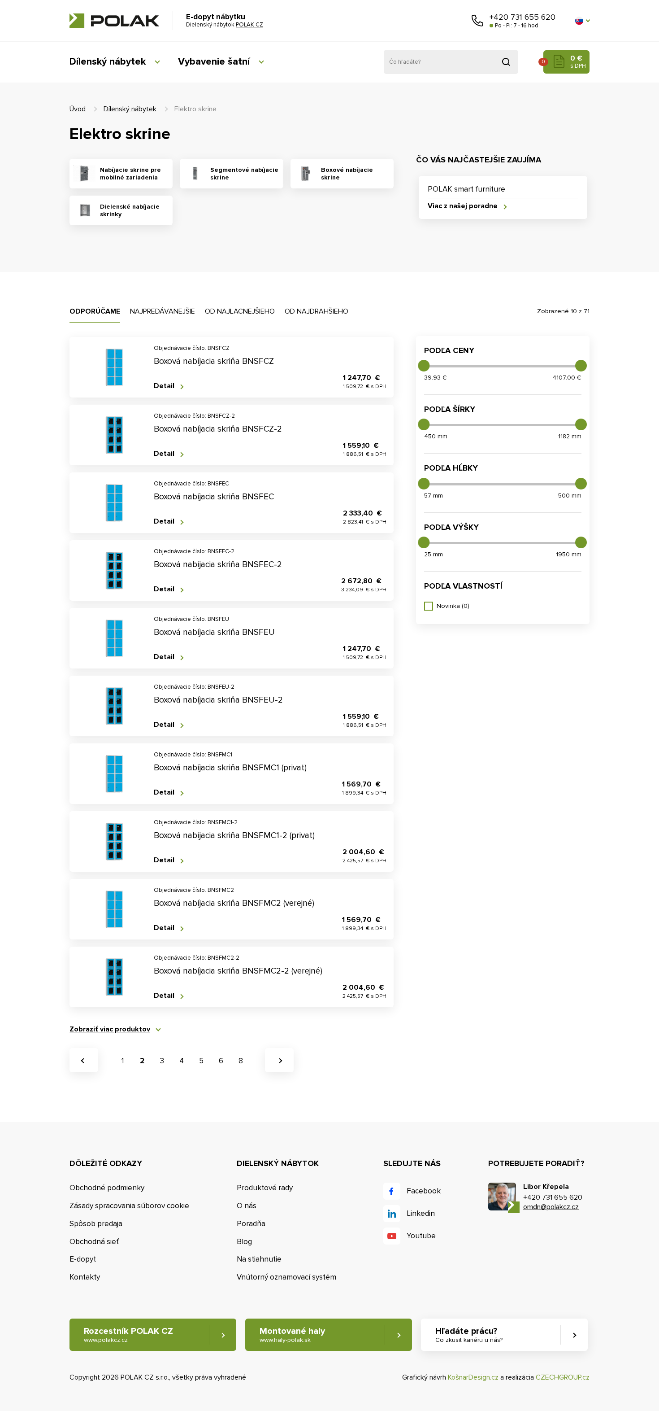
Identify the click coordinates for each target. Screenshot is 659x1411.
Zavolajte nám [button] (477, 21)
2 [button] (142, 1061)
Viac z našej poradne (463, 206)
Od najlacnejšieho (240, 311)
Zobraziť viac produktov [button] (109, 1029)
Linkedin (421, 1213)
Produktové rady (265, 1188)
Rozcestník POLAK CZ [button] (128, 1335)
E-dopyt (82, 1259)
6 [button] (221, 1061)
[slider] (423, 365)
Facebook (424, 1191)
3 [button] (162, 1061)
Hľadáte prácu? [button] (469, 1335)
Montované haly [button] (292, 1335)
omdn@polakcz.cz (551, 1206)
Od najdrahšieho (316, 311)
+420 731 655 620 (522, 17)
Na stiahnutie (259, 1259)
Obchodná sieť (94, 1241)
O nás (246, 1205)
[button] (582, 21)
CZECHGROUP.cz (563, 1377)
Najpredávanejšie (162, 311)
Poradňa (251, 1223)
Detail (164, 386)
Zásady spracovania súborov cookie (129, 1205)
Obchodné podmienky (106, 1188)
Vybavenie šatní (214, 62)
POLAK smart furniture (466, 189)
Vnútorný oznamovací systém (286, 1277)
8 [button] (240, 1061)
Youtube (421, 1236)
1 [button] (122, 1061)
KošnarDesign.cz (473, 1377)
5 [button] (201, 1061)
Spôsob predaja (95, 1223)
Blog (244, 1241)
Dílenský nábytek (107, 62)
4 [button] (181, 1061)
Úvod (77, 109)
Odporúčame (94, 311)
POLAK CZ (114, 20)
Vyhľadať (506, 62)
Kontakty (84, 1277)
